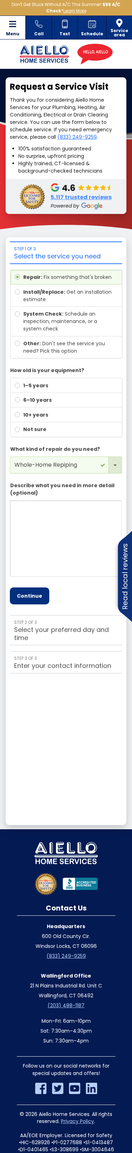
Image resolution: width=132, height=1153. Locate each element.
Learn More (74, 11)
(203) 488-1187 (66, 1005)
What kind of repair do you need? (55, 449)
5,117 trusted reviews (81, 197)
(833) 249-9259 (77, 137)
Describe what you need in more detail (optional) (62, 489)
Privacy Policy (77, 1121)
